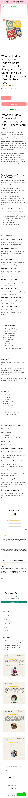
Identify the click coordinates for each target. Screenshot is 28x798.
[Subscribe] (23, 771)
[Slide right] (17, 51)
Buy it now (14, 109)
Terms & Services (8, 616)
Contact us (6, 631)
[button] (3, 6)
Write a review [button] (14, 602)
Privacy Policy (7, 619)
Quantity (3, 94)
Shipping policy (7, 627)
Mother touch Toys (16, 795)
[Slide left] (10, 51)
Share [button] (5, 503)
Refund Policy (7, 623)
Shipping (3, 91)
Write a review (12, 529)
